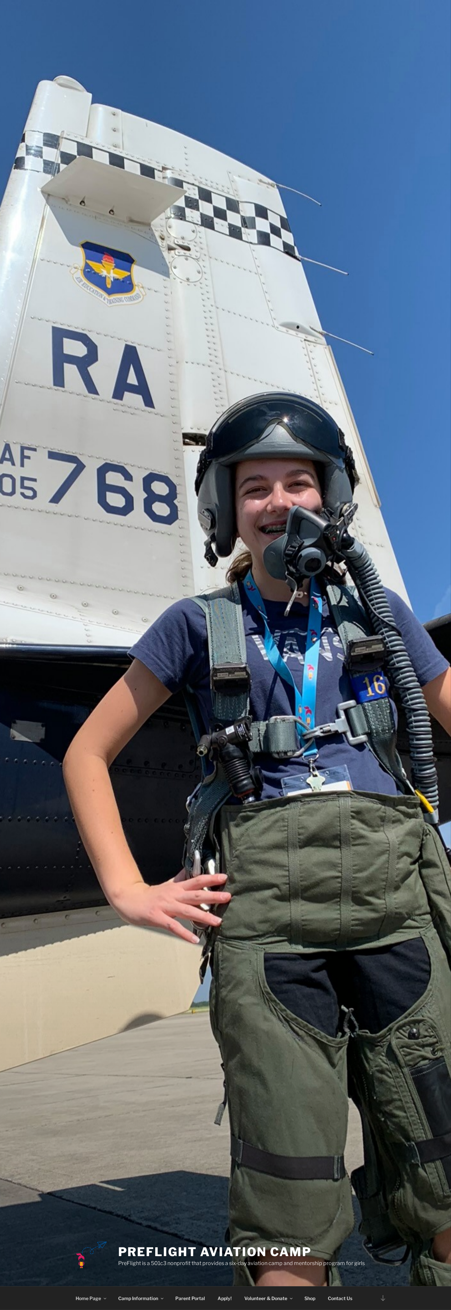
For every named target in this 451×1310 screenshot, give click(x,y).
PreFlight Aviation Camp (215, 1252)
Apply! (225, 1298)
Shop (309, 1298)
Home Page (88, 1298)
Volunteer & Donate (265, 1298)
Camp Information (138, 1298)
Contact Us (340, 1298)
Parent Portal (190, 1298)
